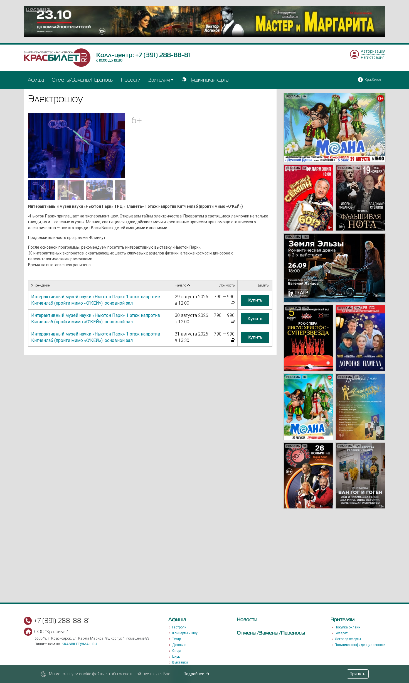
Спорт (176, 651)
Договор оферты (348, 639)
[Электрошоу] (76, 145)
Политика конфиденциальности (360, 645)
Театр (176, 639)
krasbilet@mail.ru (79, 644)
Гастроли (179, 627)
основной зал (119, 303)
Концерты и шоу (185, 633)
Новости (131, 80)
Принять (357, 674)
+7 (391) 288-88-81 (162, 55)
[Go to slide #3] (99, 190)
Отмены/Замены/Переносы (82, 80)
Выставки (180, 662)
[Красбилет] (57, 57)
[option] (204, 21)
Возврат (341, 633)
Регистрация (373, 57)
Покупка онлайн (347, 627)
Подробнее (194, 674)
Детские (179, 645)
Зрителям (159, 80)
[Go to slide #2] (70, 190)
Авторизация (373, 51)
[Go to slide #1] (41, 190)
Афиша (36, 80)
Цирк (176, 656)
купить (255, 300)
